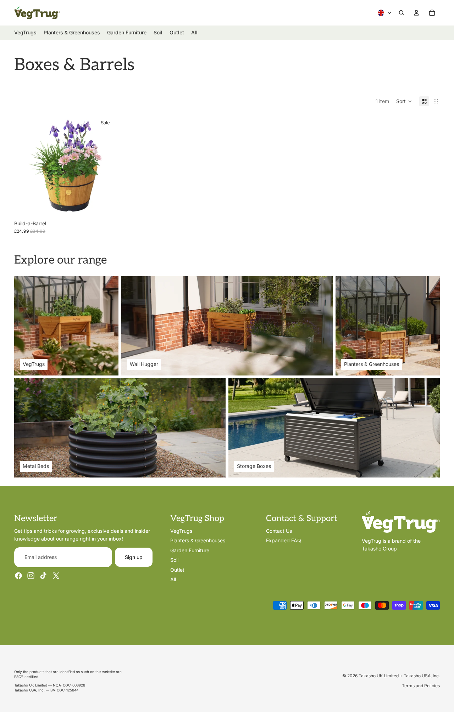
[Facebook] (18, 575)
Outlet (177, 569)
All (173, 579)
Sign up (134, 557)
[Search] (401, 13)
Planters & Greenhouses (197, 540)
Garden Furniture (189, 550)
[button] (404, 101)
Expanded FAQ (283, 540)
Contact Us (279, 531)
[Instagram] (31, 575)
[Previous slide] (24, 166)
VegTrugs (181, 531)
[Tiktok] (43, 575)
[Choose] (105, 205)
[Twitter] (56, 575)
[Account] (416, 13)
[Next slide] (105, 166)
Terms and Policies (421, 685)
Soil (174, 560)
